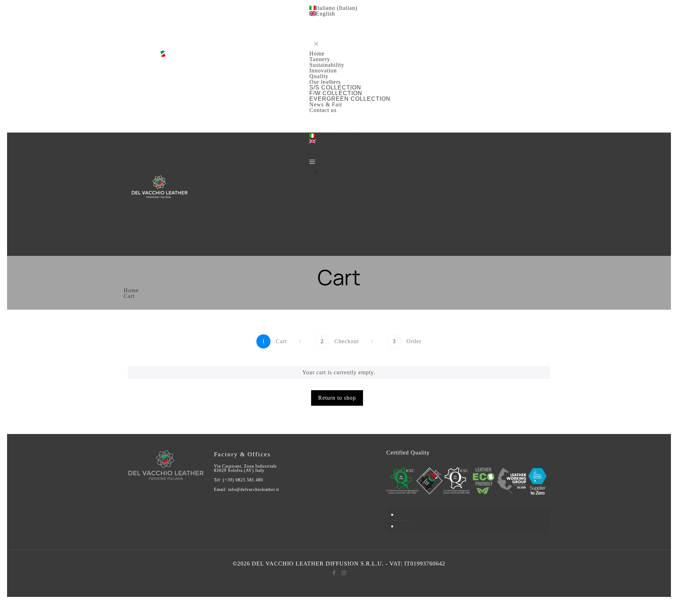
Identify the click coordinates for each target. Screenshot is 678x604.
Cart (129, 296)
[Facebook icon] (334, 573)
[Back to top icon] (637, 586)
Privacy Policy (416, 514)
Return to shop (337, 398)
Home (131, 290)
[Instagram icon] (343, 573)
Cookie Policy (416, 526)
